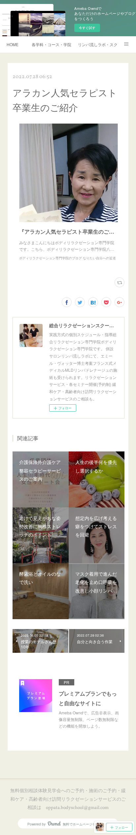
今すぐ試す (87, 27)
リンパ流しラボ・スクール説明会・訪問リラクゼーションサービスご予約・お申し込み (98, 44)
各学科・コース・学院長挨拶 (51, 44)
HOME (12, 44)
